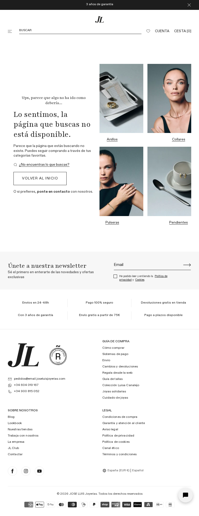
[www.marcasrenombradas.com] (58, 355)
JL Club (13, 448)
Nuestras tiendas (20, 429)
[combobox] (116, 470)
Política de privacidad (118, 435)
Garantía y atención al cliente (123, 423)
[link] (41, 164)
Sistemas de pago (115, 354)
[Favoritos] (148, 31)
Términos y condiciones (119, 454)
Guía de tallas (112, 379)
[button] (10, 31)
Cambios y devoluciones (120, 366)
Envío (106, 360)
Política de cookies (116, 442)
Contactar (15, 454)
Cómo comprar (113, 348)
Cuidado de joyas (115, 397)
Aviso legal (110, 429)
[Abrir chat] (185, 495)
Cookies (139, 279)
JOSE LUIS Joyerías (83, 493)
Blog (11, 417)
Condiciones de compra (120, 417)
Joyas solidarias (114, 391)
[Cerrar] (189, 5)
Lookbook (15, 423)
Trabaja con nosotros (23, 435)
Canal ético (110, 448)
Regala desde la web (117, 372)
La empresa (16, 442)
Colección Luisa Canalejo (120, 385)
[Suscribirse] (187, 264)
